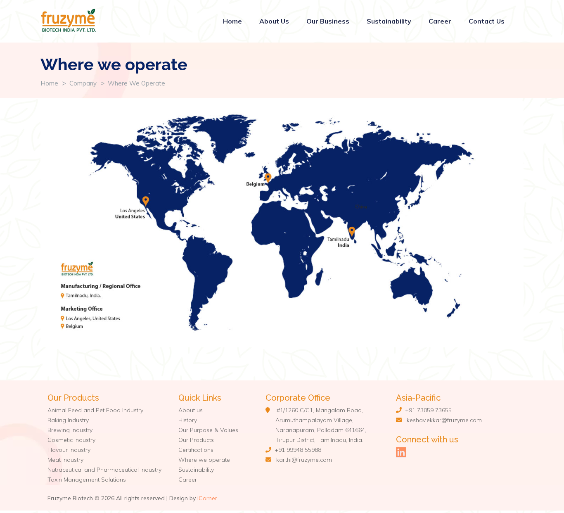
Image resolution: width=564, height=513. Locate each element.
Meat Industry (65, 459)
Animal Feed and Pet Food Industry (95, 410)
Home (232, 21)
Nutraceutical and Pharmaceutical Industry (104, 469)
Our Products (196, 440)
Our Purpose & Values (208, 430)
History (187, 420)
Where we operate (136, 83)
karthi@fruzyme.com (304, 459)
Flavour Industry (68, 450)
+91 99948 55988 (296, 450)
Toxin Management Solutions (86, 479)
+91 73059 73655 (427, 410)
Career (440, 21)
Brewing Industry (69, 430)
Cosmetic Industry (71, 440)
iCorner (207, 498)
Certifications (195, 450)
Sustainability (389, 21)
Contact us (487, 21)
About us (190, 410)
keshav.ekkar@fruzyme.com (444, 420)
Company (83, 83)
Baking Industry (68, 420)
